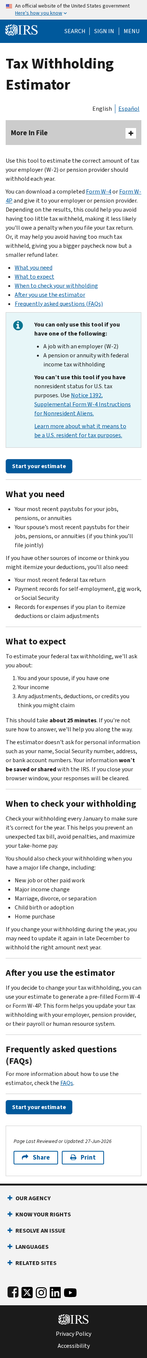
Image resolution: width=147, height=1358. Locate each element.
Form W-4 (98, 191)
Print (88, 1157)
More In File (29, 132)
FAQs (66, 1083)
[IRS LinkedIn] (55, 1291)
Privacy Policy (73, 1334)
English (102, 109)
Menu (131, 31)
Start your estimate (39, 466)
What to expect (34, 277)
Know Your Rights (43, 1214)
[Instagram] (41, 1291)
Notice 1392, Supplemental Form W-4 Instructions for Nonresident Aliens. (82, 404)
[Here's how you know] (73, 10)
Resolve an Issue (40, 1230)
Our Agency (33, 1198)
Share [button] (41, 1157)
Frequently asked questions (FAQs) (59, 304)
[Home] (21, 29)
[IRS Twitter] (27, 1291)
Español (128, 109)
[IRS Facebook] (13, 1291)
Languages (32, 1247)
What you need (33, 268)
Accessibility (74, 1346)
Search (75, 31)
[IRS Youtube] (70, 1291)
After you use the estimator (50, 295)
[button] (104, 31)
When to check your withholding (56, 286)
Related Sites (36, 1263)
